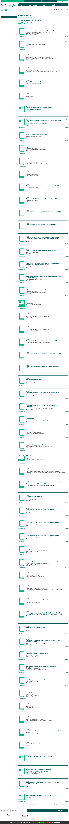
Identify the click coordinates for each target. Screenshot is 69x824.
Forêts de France (43, 756)
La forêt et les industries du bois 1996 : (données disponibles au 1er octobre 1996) (43, 469)
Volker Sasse (41, 772)
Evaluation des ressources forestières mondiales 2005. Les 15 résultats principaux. (43, 392)
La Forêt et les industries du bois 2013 (34, 496)
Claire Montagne (29, 124)
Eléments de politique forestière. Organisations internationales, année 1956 (41, 327)
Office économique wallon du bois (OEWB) (33, 576)
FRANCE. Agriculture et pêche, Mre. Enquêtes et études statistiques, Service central (40, 485)
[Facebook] (59, 810)
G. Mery (27, 445)
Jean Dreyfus (28, 642)
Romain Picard (34, 602)
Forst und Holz (44, 302)
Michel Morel (38, 719)
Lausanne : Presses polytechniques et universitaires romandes (37, 97)
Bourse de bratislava (29, 135)
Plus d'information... (22, 36)
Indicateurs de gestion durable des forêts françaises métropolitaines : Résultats (42, 522)
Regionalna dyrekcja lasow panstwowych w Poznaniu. (37, 653)
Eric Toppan (28, 758)
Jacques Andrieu (29, 510)
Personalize (57, 822)
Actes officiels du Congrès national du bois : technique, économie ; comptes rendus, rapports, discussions (43, 31)
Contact (12, 810)
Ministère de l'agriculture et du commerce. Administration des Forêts (37, 550)
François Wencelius (29, 303)
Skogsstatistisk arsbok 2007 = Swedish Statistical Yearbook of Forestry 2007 (41, 666)
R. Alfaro (31, 445)
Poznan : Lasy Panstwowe (30, 655)
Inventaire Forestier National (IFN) (32, 148)
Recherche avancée (59, 9)
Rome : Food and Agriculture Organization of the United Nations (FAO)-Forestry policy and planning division (44, 589)
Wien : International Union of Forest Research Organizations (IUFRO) (38, 446)
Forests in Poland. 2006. (31, 431)
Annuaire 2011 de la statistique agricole (34, 68)
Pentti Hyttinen (34, 617)
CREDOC (39, 602)
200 (65, 804)
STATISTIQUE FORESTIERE (30, 17)
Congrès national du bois (30, 32)
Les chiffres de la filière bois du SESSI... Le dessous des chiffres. (39, 107)
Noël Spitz (34, 70)
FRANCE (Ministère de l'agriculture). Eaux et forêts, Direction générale (38, 316)
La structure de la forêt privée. (32, 756)
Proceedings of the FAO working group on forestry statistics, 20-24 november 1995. (43, 586)
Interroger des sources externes (31, 23)
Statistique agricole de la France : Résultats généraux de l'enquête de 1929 (41, 679)
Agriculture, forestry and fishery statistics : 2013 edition (37, 43)
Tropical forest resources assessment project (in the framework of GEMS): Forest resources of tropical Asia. (42, 783)
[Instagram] (62, 810)
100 (63, 804)
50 (60, 804)
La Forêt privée (30, 109)
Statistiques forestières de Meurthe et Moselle (35, 743)
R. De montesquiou (29, 796)
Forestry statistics (30, 418)
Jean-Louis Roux (29, 70)
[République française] (8, 815)
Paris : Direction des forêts (30, 175)
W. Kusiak (28, 654)
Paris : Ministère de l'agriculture (31, 707)
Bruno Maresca (29, 602)
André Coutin (28, 458)
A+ (6, 1)
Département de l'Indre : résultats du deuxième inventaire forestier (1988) (41, 224)
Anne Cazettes (28, 719)
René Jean (34, 719)
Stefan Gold (28, 772)
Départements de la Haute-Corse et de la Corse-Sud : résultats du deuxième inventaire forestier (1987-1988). (43, 277)
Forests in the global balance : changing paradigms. (36, 444)
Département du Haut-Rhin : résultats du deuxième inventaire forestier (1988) (42, 198)
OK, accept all (41, 822)
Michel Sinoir (28, 83)
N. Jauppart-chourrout (30, 110)
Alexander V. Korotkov (35, 772)
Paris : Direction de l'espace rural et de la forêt (34, 240)
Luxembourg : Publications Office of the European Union (36, 44)
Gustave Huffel (28, 745)
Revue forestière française (32, 123)
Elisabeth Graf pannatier (30, 96)
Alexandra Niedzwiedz (36, 124)
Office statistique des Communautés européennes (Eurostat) (36, 419)
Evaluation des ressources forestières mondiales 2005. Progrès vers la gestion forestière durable (42, 406)
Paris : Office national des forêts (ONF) (33, 733)
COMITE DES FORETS (37, 796)
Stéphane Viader (38, 83)
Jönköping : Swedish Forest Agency (32, 668)
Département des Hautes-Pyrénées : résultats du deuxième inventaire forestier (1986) (43, 211)
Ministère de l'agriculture (30, 695)
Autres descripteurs (21, 17)
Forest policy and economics (33, 771)
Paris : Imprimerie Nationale (31, 317)
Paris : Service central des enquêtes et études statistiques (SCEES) (37, 720)
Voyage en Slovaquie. (30, 795)
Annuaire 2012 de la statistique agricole (34, 81)
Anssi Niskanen (29, 617)
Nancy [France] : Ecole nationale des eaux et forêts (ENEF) (36, 746)
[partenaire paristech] (60, 815)
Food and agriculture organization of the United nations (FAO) (36, 393)
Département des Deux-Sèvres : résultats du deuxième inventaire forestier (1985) (42, 185)
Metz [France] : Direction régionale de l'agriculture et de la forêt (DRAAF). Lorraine (40, 58)
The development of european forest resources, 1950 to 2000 (38, 769)
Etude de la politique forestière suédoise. (34, 379)
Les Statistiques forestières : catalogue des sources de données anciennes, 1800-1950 (44, 730)
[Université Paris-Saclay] (26, 815)
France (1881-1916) (29, 694)
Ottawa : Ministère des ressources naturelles (34, 629)
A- (2, 1)
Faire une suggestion (25, 23)
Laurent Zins (39, 70)
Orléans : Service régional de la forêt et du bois (34, 643)
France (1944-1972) (29, 680)
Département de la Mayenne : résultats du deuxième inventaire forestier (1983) (42, 250)
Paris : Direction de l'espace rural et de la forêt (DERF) (35, 163)
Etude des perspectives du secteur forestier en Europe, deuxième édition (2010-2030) (43, 353)
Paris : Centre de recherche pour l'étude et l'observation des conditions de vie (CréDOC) (41, 603)
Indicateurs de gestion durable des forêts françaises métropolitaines (40, 509)
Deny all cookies (49, 822)
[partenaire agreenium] (43, 815)
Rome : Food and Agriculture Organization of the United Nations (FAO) (38, 394)
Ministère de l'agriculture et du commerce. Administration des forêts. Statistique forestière (42, 562)
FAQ (16, 810)
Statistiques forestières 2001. (32, 717)
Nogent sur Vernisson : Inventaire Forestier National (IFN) (36, 149)
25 (58, 804)
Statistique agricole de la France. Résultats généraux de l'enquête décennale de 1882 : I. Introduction (44, 692)
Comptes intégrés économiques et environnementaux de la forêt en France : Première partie (43, 121)
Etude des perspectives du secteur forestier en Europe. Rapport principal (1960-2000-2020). (43, 367)
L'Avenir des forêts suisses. (32, 94)
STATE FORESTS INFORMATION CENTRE (33, 432)
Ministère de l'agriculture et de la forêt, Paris (34, 523)
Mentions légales (5, 810)
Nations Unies (28, 355)
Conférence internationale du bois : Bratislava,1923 (36, 134)
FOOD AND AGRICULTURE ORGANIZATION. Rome (35, 407)
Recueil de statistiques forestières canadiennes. (36, 627)
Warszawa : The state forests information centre (34, 433)
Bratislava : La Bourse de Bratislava (32, 136)
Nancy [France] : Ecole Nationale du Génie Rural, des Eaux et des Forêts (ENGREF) (40, 381)
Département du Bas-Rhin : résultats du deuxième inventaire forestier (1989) (41, 147)
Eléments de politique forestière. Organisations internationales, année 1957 (41, 340)
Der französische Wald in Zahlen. (33, 302)
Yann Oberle (28, 732)
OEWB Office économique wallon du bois (33, 575)
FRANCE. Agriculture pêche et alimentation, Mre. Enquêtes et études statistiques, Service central (42, 471)
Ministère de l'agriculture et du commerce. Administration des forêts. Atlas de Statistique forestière (42, 549)
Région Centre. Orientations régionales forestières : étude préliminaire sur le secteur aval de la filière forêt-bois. (43, 641)
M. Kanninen (35, 445)
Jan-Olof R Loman (29, 667)
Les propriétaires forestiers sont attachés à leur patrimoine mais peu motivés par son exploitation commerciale (43, 600)
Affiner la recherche (28, 23)
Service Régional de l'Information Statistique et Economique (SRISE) (38, 57)
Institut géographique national (47, 523)
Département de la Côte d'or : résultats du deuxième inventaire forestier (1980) (42, 172)
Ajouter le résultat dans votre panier (22, 23)
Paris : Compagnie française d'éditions (33, 33)
